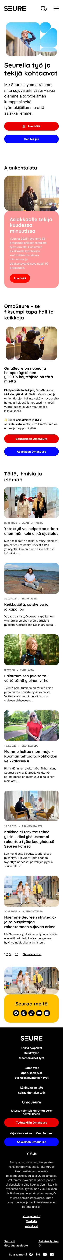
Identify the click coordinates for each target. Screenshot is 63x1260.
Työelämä (27, 685)
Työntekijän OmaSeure (31, 1138)
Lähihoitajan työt (31, 1103)
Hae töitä (34, 126)
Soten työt (31, 1083)
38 (16, 970)
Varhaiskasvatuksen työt (31, 1093)
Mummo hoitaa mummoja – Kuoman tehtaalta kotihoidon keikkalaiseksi (30, 772)
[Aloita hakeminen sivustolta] (44, 8)
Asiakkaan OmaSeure (31, 467)
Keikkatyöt (31, 1068)
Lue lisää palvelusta (27, 294)
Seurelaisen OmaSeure (31, 454)
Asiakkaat (31, 1242)
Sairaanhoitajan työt (31, 1108)
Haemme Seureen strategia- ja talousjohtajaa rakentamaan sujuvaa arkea (30, 938)
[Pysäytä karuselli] (41, 203)
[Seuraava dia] (50, 203)
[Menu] (56, 8)
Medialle (31, 1237)
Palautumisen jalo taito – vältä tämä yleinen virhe (26, 694)
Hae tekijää (31, 139)
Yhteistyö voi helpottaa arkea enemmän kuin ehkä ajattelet (31, 546)
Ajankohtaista (32, 538)
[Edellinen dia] (31, 203)
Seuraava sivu (32, 970)
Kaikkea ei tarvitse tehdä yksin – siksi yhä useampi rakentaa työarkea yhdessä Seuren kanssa (29, 854)
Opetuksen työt (31, 1088)
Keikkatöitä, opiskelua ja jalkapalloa (26, 622)
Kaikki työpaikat (31, 1063)
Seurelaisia (29, 614)
